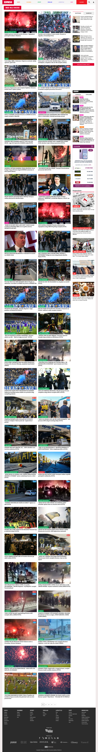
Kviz (18, 717)
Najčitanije (78, 13)
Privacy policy (84, 722)
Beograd (6, 718)
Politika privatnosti (85, 720)
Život (57, 712)
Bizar (44, 712)
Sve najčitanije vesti (83, 64)
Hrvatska (70, 715)
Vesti (6, 710)
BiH (69, 717)
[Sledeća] (54, 704)
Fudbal (31, 712)
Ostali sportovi (33, 717)
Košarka (31, 713)
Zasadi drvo (6, 720)
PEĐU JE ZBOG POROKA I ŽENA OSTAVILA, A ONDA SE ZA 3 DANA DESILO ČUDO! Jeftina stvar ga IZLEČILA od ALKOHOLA (87, 48)
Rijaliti (18, 712)
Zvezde (18, 713)
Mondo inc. (85, 710)
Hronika (5, 715)
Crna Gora (71, 718)
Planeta (70, 712)
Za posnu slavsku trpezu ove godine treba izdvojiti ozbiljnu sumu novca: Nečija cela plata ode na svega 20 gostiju (83, 299)
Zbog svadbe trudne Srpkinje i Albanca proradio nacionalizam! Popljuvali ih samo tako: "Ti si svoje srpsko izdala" (83, 255)
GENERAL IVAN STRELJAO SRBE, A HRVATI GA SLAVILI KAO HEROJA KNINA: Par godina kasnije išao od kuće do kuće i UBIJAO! (83, 232)
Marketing (84, 715)
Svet (70, 710)
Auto (70, 722)
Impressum (84, 712)
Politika (5, 712)
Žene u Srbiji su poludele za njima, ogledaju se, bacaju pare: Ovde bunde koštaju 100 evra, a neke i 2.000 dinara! (83, 277)
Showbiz (20, 710)
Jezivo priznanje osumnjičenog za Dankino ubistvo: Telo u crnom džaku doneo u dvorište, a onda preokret (87, 58)
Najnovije (88, 13)
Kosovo (5, 722)
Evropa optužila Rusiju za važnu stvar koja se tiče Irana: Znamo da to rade (87, 18)
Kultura (57, 720)
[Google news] (57, 738)
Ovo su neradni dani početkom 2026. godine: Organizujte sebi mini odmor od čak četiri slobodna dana (83, 210)
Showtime (32, 720)
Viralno (45, 710)
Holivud (18, 715)
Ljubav (57, 715)
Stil (56, 713)
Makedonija (71, 720)
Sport (32, 710)
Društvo (5, 713)
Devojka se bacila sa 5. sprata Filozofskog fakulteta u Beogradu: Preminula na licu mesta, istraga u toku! (87, 29)
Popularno (89, 94)
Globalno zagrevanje (73, 713)
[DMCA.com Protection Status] (49, 747)
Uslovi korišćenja (85, 718)
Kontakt (83, 713)
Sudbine (5, 723)
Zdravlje (57, 717)
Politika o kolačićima (86, 717)
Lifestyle (59, 710)
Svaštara (44, 713)
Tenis (31, 715)
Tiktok (44, 715)
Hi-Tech (57, 718)
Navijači (31, 718)
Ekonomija (6, 717)
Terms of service (85, 723)
